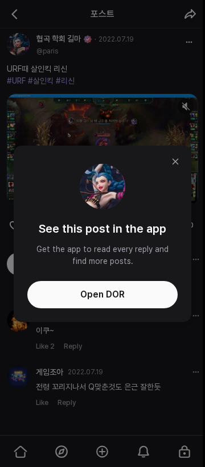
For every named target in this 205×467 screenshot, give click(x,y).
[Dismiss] (175, 161)
